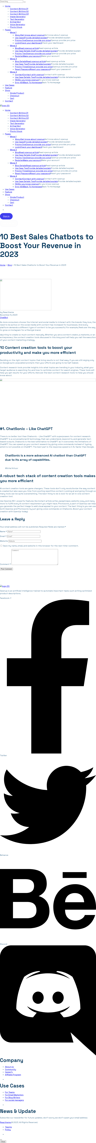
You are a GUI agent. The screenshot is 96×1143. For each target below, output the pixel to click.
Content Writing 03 (19, 14)
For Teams (10, 1092)
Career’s (9, 1072)
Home (7, 6)
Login (28, 43)
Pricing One (33, 40)
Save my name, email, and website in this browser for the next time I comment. (40, 545)
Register (28, 56)
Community (10, 1069)
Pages (8, 29)
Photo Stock (16, 27)
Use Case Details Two (36, 77)
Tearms (8, 1127)
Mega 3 (13, 58)
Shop (7, 90)
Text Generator (17, 19)
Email (3, 536)
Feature (8, 87)
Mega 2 (13, 45)
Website (4, 541)
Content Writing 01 (19, 8)
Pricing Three (33, 66)
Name (3, 531)
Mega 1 (13, 32)
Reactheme (5, 1122)
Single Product (17, 93)
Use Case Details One (36, 51)
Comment (5, 564)
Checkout (14, 95)
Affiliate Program (13, 1074)
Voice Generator (17, 24)
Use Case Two (33, 64)
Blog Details (30, 61)
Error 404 (28, 82)
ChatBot (4, 317)
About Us (9, 1066)
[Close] (1, 1139)
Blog (27, 48)
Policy (8, 1129)
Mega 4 (13, 72)
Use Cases (31, 37)
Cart (12, 98)
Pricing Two (33, 53)
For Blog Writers (12, 1097)
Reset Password (32, 69)
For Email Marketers (14, 1095)
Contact (29, 74)
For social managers (14, 1100)
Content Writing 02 (19, 11)
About (29, 35)
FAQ (27, 80)
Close (3, 1142)
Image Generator (18, 16)
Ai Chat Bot (15, 22)
